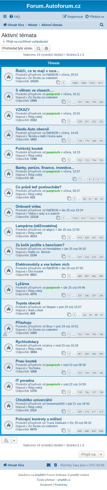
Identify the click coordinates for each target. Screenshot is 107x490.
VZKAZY (23, 110)
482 (94, 276)
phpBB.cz (64, 479)
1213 (100, 218)
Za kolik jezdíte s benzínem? (40, 245)
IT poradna (25, 380)
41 (101, 315)
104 (87, 334)
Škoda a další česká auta (45, 136)
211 (94, 411)
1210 (75, 218)
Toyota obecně (28, 303)
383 (94, 354)
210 (87, 411)
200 (101, 102)
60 (84, 199)
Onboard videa (28, 206)
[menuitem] (14, 16)
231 (87, 121)
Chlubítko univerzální (34, 400)
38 (84, 315)
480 (80, 276)
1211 (83, 218)
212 (101, 411)
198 (87, 102)
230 (80, 121)
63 (101, 199)
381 (80, 354)
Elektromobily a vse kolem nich (42, 264)
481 (87, 276)
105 (94, 334)
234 (101, 257)
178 (80, 141)
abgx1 (50, 229)
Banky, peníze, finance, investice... (45, 168)
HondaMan (53, 248)
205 (80, 295)
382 (87, 354)
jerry (49, 345)
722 (80, 160)
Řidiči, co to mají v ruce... (38, 71)
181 (101, 141)
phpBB (39, 474)
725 (101, 160)
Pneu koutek (26, 361)
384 (101, 354)
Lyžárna (22, 284)
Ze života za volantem (43, 78)
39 (90, 315)
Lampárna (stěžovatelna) (36, 226)
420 (87, 237)
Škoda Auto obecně (32, 129)
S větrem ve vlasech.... (35, 90)
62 (96, 199)
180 (94, 141)
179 (87, 141)
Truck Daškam (56, 422)
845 (80, 431)
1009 (83, 83)
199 (94, 102)
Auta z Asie (35, 310)
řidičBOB (52, 74)
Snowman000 (55, 403)
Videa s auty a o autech (44, 213)
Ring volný (35, 116)
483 (101, 276)
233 (101, 121)
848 (101, 431)
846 (87, 431)
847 (94, 431)
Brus (49, 326)
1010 (92, 83)
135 (80, 392)
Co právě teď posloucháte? (38, 187)
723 (87, 160)
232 (94, 121)
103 (80, 334)
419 (80, 237)
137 (94, 392)
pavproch (53, 94)
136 (87, 392)
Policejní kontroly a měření (39, 419)
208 (101, 295)
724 (94, 160)
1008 (75, 83)
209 (80, 411)
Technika (34, 368)
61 (90, 199)
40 (96, 315)
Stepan (51, 307)
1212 (92, 218)
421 (94, 237)
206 (87, 295)
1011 (100, 83)
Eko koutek (35, 271)
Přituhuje (23, 323)
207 (94, 295)
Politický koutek (29, 148)
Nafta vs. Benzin (39, 252)
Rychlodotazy (27, 342)
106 (101, 334)
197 (80, 102)
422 (101, 237)
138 (101, 392)
